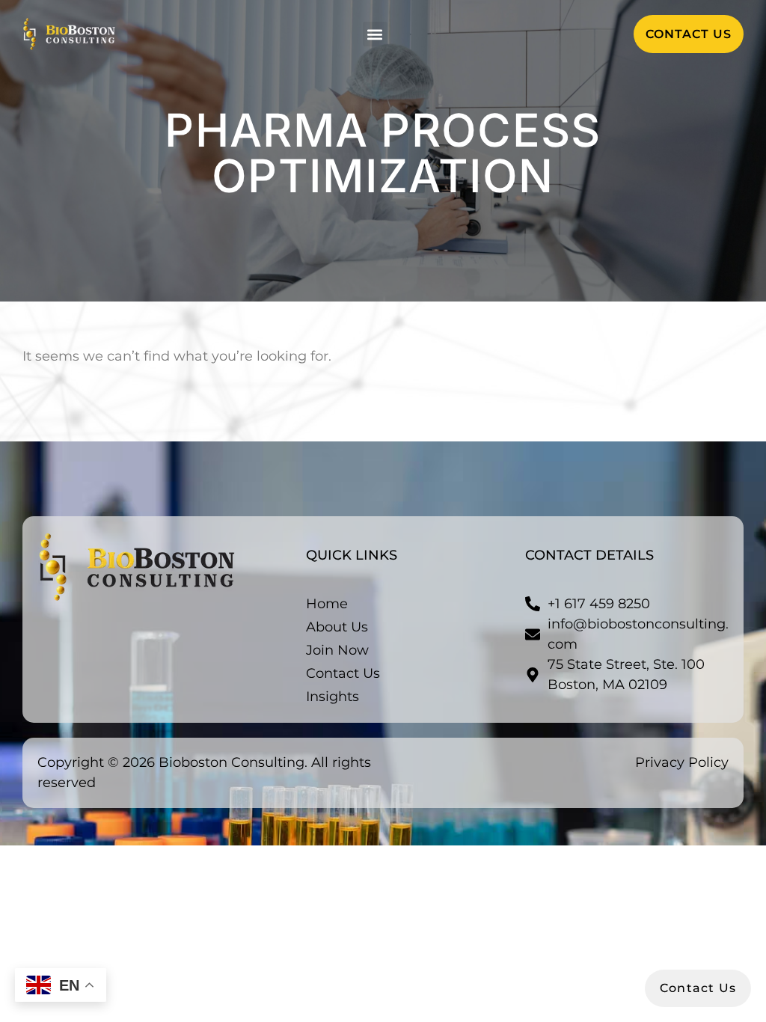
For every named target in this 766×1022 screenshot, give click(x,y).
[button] (375, 34)
